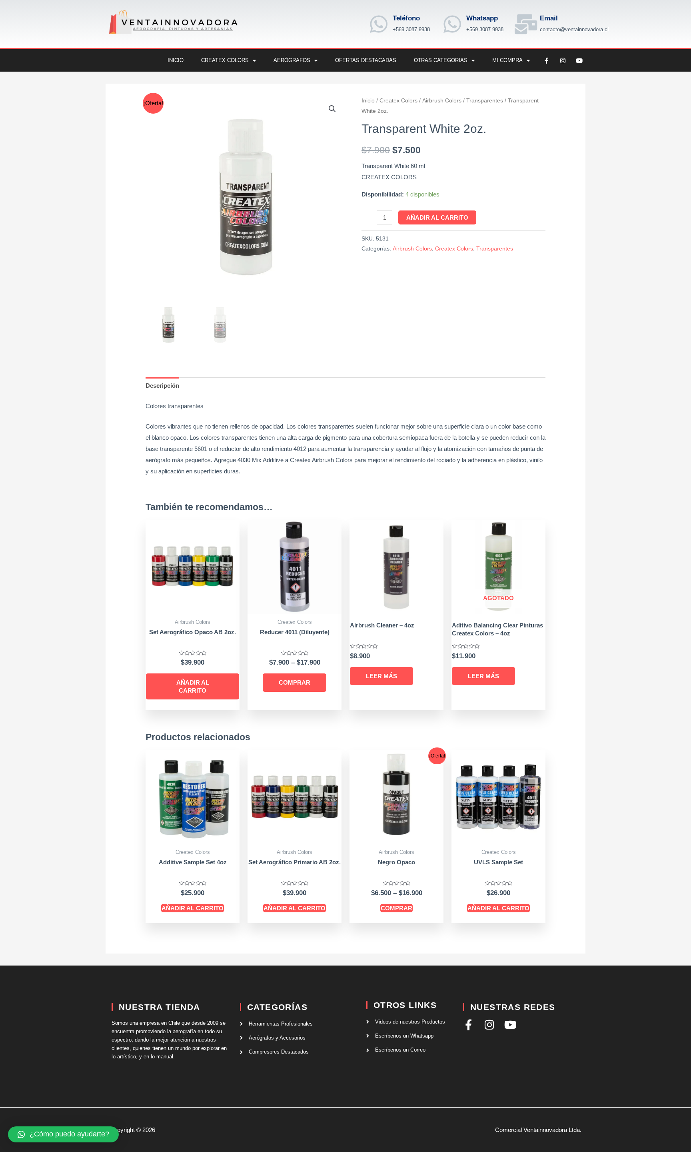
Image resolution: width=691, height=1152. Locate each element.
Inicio (176, 60)
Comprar (294, 682)
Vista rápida (192, 607)
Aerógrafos (292, 60)
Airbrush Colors (441, 101)
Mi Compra (507, 60)
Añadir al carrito (437, 217)
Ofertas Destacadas (365, 60)
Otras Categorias (440, 60)
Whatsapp (482, 18)
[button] (332, 109)
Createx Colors (225, 60)
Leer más (381, 676)
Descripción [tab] (162, 385)
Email (549, 18)
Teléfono (406, 18)
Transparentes (484, 101)
